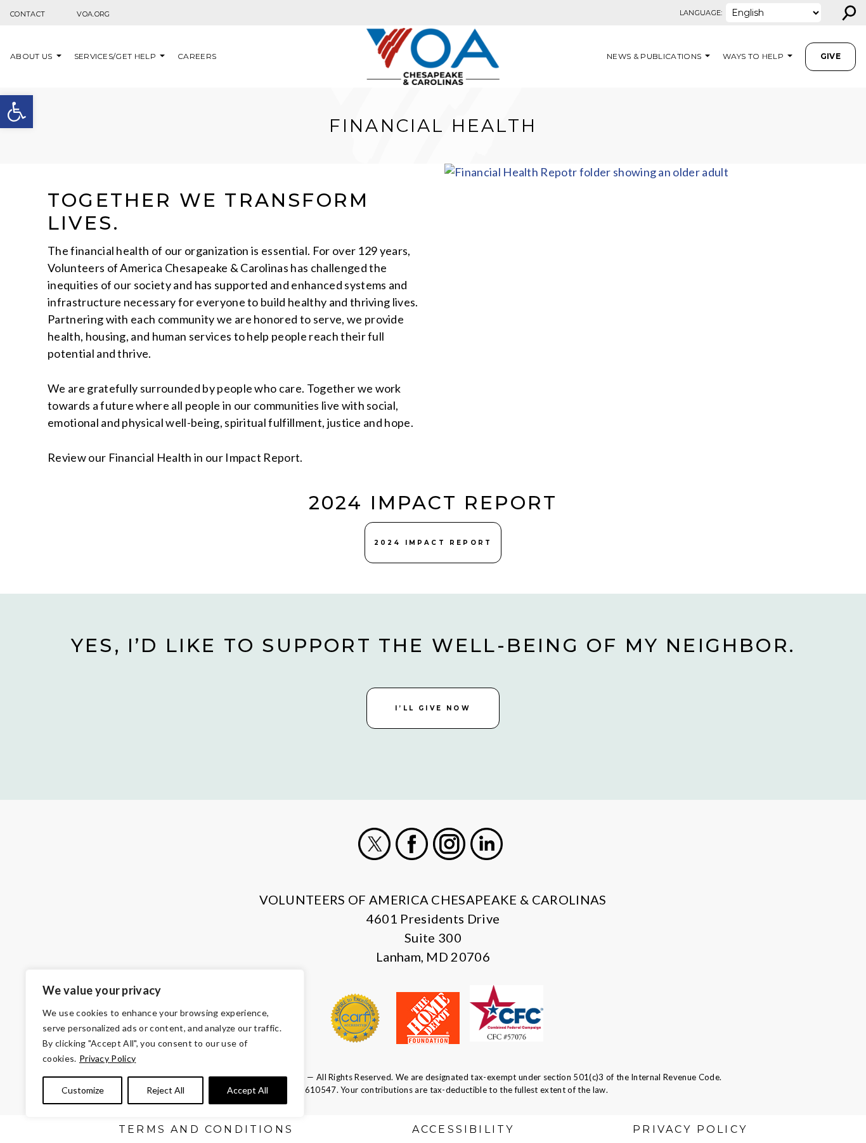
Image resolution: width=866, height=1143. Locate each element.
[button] (16, 111)
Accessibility (463, 1129)
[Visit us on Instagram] (449, 844)
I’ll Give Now (433, 708)
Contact (27, 14)
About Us (31, 56)
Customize (82, 1090)
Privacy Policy (107, 1058)
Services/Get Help (115, 56)
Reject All (165, 1090)
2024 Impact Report (433, 543)
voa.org (93, 14)
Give (830, 56)
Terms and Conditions (206, 1129)
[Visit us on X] (374, 844)
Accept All (247, 1090)
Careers (197, 56)
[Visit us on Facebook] (412, 844)
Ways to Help (753, 56)
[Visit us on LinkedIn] (486, 844)
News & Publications (654, 56)
